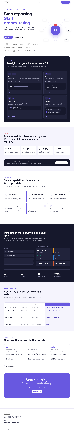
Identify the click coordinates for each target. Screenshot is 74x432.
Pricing (38, 2)
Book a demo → (65, 2)
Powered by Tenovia (60, 416)
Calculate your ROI (19, 37)
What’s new (59, 422)
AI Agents (28, 418)
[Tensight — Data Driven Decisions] (7, 2)
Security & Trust (60, 418)
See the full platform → (10, 217)
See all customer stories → (10, 366)
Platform (21, 2)
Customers (33, 2)
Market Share (28, 416)
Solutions (27, 2)
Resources (44, 2)
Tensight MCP (28, 422)
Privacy (66, 429)
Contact (58, 420)
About (58, 415)
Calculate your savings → (61, 162)
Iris (26, 420)
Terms (69, 429)
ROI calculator (57, 2)
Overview (27, 415)
